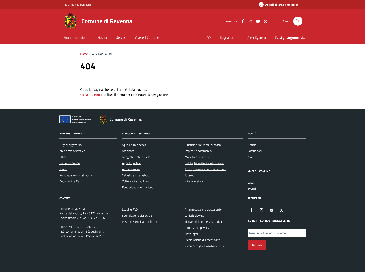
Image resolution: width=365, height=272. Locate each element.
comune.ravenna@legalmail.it (85, 231)
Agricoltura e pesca (134, 144)
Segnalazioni (229, 37)
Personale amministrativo (75, 175)
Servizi (121, 37)
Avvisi (251, 157)
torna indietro (90, 94)
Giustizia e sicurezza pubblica (203, 144)
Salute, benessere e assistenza (204, 163)
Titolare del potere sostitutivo (203, 221)
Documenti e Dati (70, 181)
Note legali (191, 233)
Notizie (252, 144)
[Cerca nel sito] (297, 21)
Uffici (62, 157)
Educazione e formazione (137, 187)
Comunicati (255, 151)
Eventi (252, 188)
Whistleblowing (194, 215)
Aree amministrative (72, 151)
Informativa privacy (197, 227)
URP (207, 37)
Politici (63, 169)
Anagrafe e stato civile (136, 157)
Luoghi (252, 182)
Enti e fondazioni (69, 163)
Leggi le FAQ (130, 209)
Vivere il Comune (147, 37)
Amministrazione (76, 37)
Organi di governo (70, 144)
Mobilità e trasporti (197, 157)
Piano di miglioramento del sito (204, 246)
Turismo (189, 175)
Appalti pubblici (131, 163)
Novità (102, 37)
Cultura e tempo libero (136, 181)
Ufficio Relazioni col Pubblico (77, 227)
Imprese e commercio (198, 151)
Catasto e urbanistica (135, 175)
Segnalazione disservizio (137, 215)
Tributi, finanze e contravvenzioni (205, 169)
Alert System (256, 37)
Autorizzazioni (131, 169)
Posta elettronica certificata (139, 221)
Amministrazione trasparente (203, 209)
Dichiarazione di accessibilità (202, 240)
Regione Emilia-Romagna (77, 4)
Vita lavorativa (194, 181)
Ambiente (128, 151)
